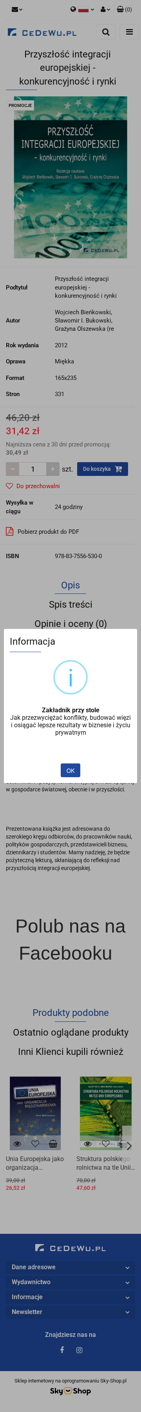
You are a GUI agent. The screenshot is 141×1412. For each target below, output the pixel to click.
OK (70, 770)
